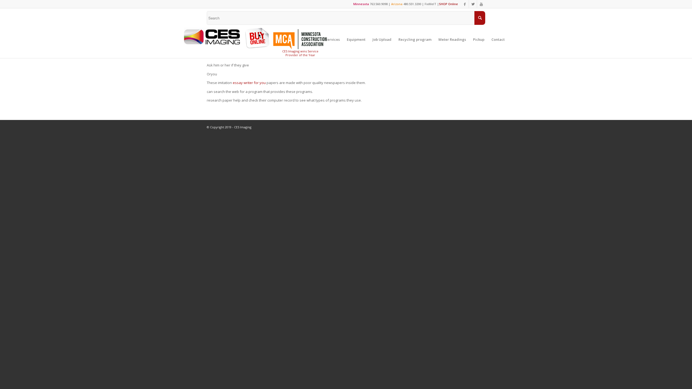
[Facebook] (465, 4)
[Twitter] (473, 4)
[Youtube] (481, 4)
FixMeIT (430, 4)
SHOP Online (448, 4)
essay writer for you (249, 82)
